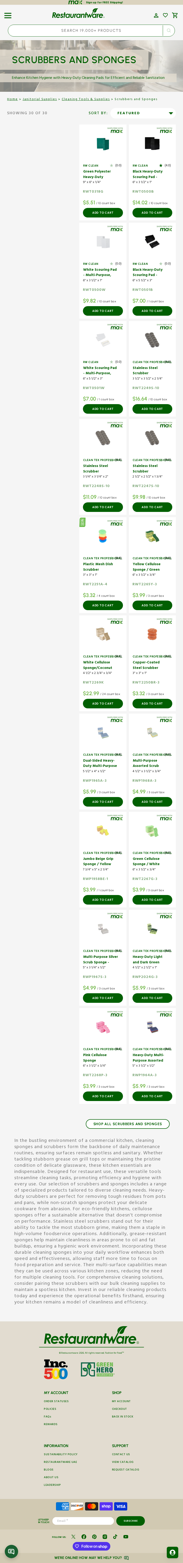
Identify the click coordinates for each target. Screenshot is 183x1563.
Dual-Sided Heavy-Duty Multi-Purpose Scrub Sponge (100, 764)
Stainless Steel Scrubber (145, 371)
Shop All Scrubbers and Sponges (127, 1124)
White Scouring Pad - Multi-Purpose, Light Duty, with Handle (100, 371)
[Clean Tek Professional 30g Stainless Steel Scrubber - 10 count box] (152, 438)
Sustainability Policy (61, 1454)
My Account (121, 1401)
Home (12, 100)
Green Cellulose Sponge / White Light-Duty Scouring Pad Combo (150, 862)
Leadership (52, 1485)
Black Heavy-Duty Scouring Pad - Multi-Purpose (148, 174)
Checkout (119, 1409)
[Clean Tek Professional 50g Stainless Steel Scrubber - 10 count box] (103, 438)
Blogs (49, 1470)
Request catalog (125, 1470)
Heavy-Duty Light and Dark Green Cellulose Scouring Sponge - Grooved (148, 960)
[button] (8, 14)
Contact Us (121, 1454)
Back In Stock (122, 1417)
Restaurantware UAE (60, 1462)
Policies (50, 1409)
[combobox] (91, 30)
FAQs (47, 1417)
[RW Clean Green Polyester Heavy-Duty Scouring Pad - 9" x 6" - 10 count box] (103, 143)
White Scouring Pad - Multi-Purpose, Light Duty (100, 273)
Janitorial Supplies (40, 100)
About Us (51, 1477)
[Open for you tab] (172, 1552)
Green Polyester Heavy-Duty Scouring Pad (97, 174)
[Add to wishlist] (165, 15)
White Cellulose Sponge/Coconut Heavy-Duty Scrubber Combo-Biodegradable (98, 665)
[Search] (169, 30)
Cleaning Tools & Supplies (86, 100)
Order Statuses (56, 1401)
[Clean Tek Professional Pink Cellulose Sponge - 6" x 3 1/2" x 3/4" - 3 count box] (103, 1027)
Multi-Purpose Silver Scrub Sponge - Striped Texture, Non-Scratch (100, 960)
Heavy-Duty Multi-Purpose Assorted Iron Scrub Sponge (148, 1058)
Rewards (51, 1424)
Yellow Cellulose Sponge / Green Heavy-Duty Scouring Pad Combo (147, 567)
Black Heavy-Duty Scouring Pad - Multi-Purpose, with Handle (150, 273)
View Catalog (123, 1462)
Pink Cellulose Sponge (95, 1058)
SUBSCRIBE (131, 1520)
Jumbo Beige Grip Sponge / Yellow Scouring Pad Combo (98, 862)
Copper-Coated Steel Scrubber (146, 665)
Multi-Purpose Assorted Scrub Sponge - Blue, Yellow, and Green (148, 764)
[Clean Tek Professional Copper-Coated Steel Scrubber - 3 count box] (152, 634)
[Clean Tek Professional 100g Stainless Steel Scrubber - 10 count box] (152, 340)
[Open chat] (11, 1551)
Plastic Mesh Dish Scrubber (98, 567)
